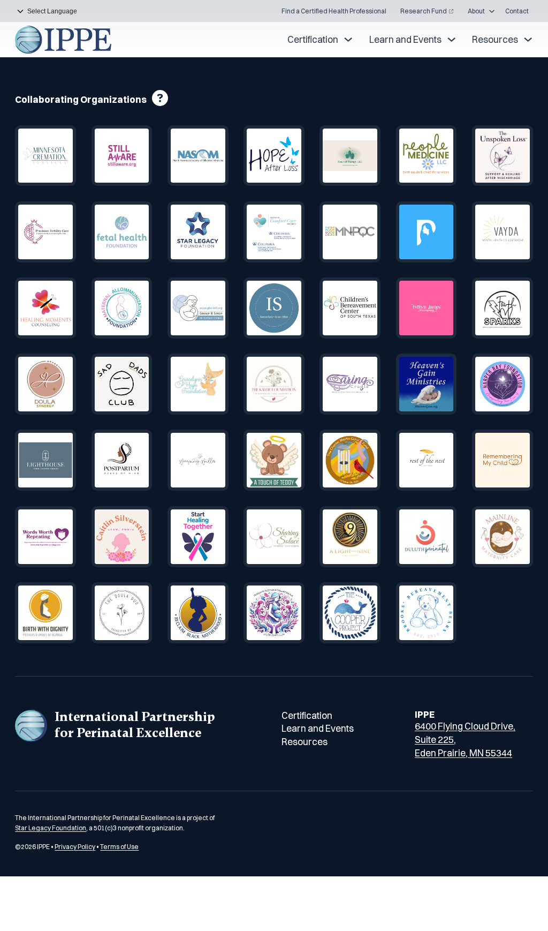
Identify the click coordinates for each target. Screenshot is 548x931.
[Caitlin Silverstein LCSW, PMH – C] (122, 536)
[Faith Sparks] (502, 308)
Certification (312, 39)
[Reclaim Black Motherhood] (198, 612)
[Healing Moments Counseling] (45, 308)
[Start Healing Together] (198, 536)
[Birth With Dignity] (45, 612)
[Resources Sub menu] (527, 39)
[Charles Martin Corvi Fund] (350, 460)
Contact (517, 11)
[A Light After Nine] (350, 536)
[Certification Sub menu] (348, 39)
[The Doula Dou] (122, 612)
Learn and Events (405, 39)
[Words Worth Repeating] (45, 536)
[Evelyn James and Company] (426, 308)
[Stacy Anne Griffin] (502, 156)
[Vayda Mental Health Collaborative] (502, 232)
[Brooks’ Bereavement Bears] (426, 612)
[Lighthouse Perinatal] (45, 460)
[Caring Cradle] (350, 384)
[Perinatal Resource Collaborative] (274, 612)
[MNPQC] (350, 232)
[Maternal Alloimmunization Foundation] (122, 308)
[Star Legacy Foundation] (198, 232)
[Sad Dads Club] (122, 384)
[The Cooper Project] (350, 612)
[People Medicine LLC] (426, 156)
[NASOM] (198, 156)
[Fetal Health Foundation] (122, 232)
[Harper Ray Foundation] (502, 384)
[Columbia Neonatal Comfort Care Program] (274, 232)
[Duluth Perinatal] (426, 536)
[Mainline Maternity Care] (502, 536)
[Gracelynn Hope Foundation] (198, 384)
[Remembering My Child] (502, 460)
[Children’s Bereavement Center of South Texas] (350, 308)
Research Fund (423, 11)
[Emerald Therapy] (350, 156)
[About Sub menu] (492, 11)
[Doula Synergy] (45, 384)
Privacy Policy (75, 847)
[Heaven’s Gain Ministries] (426, 384)
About (476, 11)
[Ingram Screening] (274, 308)
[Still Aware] (122, 156)
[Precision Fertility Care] (45, 232)
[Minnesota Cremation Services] (45, 156)
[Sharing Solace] (274, 536)
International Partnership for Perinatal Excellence (135, 725)
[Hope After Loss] (274, 156)
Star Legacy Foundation (50, 828)
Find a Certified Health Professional (333, 11)
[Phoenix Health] (426, 232)
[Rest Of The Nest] (426, 460)
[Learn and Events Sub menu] (451, 39)
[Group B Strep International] (198, 308)
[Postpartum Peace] (122, 460)
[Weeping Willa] (198, 460)
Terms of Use (119, 847)
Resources (495, 39)
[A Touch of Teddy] (274, 460)
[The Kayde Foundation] (274, 384)
